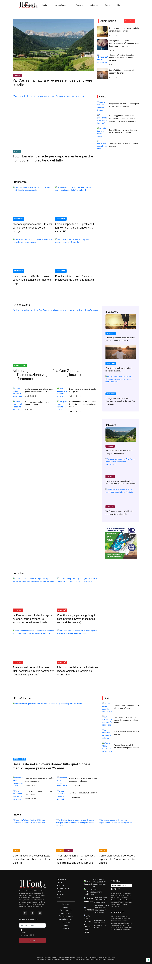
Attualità (94, 5)
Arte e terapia (66, 910)
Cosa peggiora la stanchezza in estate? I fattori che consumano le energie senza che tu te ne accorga (123, 118)
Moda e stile (66, 913)
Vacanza (65, 928)
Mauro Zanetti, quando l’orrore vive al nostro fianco (126, 707)
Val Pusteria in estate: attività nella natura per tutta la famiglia (119, 512)
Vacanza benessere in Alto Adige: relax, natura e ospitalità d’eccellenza (120, 482)
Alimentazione (62, 5)
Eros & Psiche (19, 759)
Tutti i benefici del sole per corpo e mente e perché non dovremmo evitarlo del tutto (53, 158)
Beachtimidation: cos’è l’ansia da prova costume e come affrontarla (74, 278)
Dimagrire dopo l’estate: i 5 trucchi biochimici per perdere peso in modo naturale (83, 404)
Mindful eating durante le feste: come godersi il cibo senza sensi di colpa (39, 390)
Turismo (79, 5)
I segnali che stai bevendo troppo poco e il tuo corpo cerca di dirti (124, 105)
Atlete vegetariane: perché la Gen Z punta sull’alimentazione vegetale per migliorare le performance (47, 375)
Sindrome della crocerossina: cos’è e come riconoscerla (39, 779)
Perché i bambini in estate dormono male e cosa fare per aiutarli (123, 131)
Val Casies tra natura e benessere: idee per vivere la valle (52, 82)
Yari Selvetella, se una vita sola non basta (126, 733)
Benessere (28, 5)
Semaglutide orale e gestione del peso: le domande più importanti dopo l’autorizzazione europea (124, 43)
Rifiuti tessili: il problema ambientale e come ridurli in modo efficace (96, 891)
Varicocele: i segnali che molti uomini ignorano (123, 144)
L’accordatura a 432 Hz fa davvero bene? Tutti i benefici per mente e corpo (32, 280)
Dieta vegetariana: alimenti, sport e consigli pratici (82, 390)
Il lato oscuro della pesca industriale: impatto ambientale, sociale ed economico (78, 671)
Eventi (107, 5)
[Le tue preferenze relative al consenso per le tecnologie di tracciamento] (148, 960)
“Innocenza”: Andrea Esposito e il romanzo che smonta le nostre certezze (122, 57)
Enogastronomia (66, 916)
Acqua (65, 907)
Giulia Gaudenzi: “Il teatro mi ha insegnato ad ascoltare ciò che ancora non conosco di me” (99, 883)
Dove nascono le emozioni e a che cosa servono (38, 793)
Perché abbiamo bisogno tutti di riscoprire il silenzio (121, 71)
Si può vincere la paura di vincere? (83, 793)
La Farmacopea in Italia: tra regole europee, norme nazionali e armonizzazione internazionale (32, 619)
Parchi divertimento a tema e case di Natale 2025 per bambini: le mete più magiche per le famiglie (75, 859)
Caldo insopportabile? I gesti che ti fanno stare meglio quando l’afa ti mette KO (74, 228)
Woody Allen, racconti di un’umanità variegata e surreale (126, 746)
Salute (44, 5)
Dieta (66, 925)
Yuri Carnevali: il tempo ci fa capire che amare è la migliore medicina (126, 720)
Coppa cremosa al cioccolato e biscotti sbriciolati (37, 403)
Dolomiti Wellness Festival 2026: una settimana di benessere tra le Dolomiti (32, 859)
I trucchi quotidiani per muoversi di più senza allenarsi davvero (124, 29)
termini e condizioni (27, 935)
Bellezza (65, 904)
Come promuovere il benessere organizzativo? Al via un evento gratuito (117, 859)
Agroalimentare (65, 919)
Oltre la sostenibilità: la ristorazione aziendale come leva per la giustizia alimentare (100, 900)
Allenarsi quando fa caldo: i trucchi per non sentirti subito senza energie (32, 228)
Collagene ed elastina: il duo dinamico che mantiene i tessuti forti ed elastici (120, 401)
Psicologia (66, 922)
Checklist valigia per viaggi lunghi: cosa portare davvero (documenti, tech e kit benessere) (76, 619)
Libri (119, 5)
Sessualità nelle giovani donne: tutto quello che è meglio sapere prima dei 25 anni (51, 766)
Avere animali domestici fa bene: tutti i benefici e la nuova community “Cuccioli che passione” (33, 671)
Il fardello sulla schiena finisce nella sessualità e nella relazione (83, 779)
